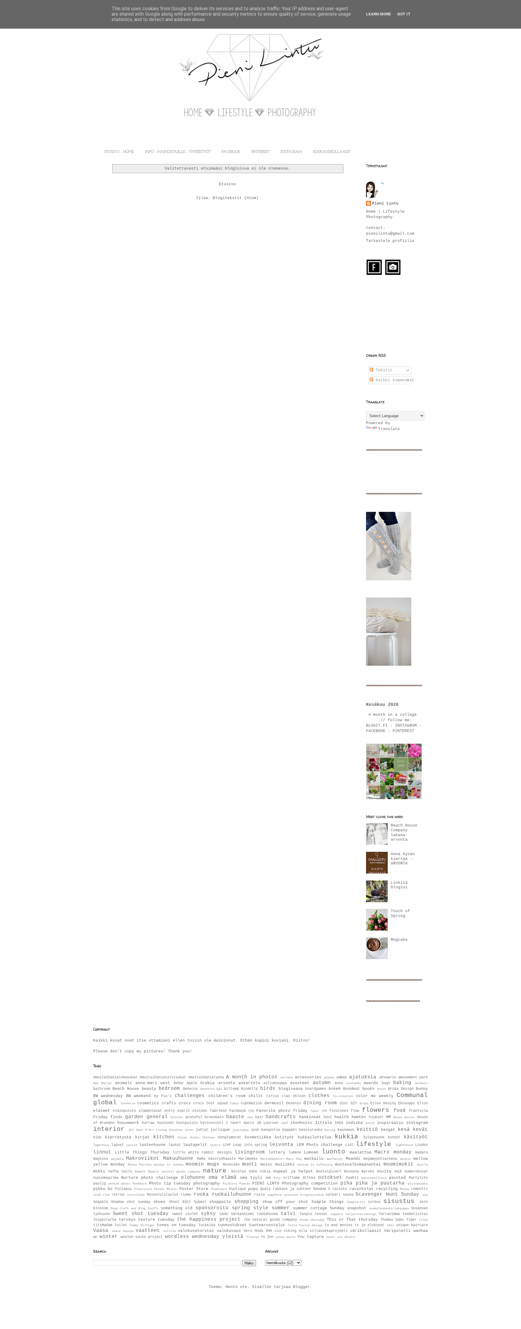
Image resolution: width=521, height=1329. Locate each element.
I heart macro (240, 1123)
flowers (375, 1110)
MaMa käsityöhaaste (216, 1159)
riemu (186, 1195)
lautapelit (195, 1145)
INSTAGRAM (291, 152)
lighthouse (404, 1145)
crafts (169, 1103)
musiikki (285, 1164)
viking (290, 1231)
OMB (268, 1178)
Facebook (237, 1111)
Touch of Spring (400, 913)
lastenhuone (152, 1145)
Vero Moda (253, 1231)
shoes (159, 1202)
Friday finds (107, 1117)
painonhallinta (374, 1178)
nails (127, 1171)
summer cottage (310, 1208)
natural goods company (181, 1171)
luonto (333, 1151)
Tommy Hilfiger (142, 1225)
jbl (131, 1130)
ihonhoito (301, 1123)
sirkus (374, 1202)
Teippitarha (104, 1220)
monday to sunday (169, 1164)
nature (214, 1170)
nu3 (398, 1171)
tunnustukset (232, 1225)
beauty (149, 1088)
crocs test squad (210, 1103)
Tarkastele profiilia (390, 241)
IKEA (339, 1123)
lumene (295, 1152)
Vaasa (100, 1230)
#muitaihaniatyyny (206, 1077)
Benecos (190, 1089)
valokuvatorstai (196, 1231)
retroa (118, 1195)
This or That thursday (352, 1219)
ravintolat (361, 1189)
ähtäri (349, 1237)
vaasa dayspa (123, 1231)
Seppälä (100, 1202)
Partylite (418, 1178)
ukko (390, 1225)
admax (341, 1077)
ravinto (339, 1189)
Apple (192, 1083)
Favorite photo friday (282, 1111)
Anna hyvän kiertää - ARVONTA (403, 859)
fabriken (218, 1111)
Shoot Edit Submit (188, 1202)
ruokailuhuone (231, 1194)
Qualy (265, 1189)
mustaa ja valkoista (315, 1164)
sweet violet (185, 1214)
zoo (340, 1237)
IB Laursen (267, 1123)
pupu (253, 1189)
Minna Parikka (140, 1164)
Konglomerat (229, 1137)
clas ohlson (293, 1096)
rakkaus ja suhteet (292, 1189)
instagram (417, 1123)
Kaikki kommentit (393, 380)
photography (206, 1183)
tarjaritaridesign (361, 1214)
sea (425, 1195)
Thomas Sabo (392, 1220)
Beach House (125, 1088)
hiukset (376, 1117)
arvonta (226, 1083)
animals (123, 1083)
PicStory (230, 1183)
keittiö (367, 1129)
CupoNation (251, 1103)
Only (277, 1178)
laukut (174, 1145)
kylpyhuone (373, 1137)
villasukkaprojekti (329, 1231)
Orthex (309, 1178)
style (260, 1208)
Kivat (182, 1137)
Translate (389, 429)
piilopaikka (418, 1183)
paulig (99, 1184)
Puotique (237, 1189)
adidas (329, 1077)
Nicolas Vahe (244, 1171)
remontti (419, 1189)
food (399, 1110)
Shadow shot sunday (131, 1202)
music (266, 1164)
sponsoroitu (212, 1208)
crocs (185, 1103)
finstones (338, 1111)
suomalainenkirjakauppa (389, 1208)
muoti (249, 1164)
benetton (207, 1089)
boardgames (315, 1089)
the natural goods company (270, 1220)
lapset (117, 1145)
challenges (190, 1096)
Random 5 (321, 1189)
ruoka (201, 1194)
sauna (348, 1195)
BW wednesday (108, 1096)
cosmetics (148, 1103)
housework (128, 1123)
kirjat (142, 1137)
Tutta (292, 1225)
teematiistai (415, 1214)
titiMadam (102, 1225)
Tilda (423, 1220)
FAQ (251, 1111)
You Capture (310, 1237)
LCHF (227, 1145)
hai (250, 1117)
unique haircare (412, 1225)
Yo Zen (267, 1237)
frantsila (418, 1111)
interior (109, 1129)
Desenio (293, 1103)
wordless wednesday (192, 1236)
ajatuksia (362, 1077)
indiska (354, 1123)
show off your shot (285, 1202)
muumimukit (399, 1164)
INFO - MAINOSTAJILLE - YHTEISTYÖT (177, 152)
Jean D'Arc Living (151, 1130)
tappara (336, 1214)
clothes (319, 1096)
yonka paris (285, 1237)
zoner (330, 1237)
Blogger (301, 1287)
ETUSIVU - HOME (119, 152)
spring (241, 1208)
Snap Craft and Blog (128, 1208)
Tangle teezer (313, 1214)
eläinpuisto (124, 1111)
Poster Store (193, 1189)
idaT (284, 1123)
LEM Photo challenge (320, 1145)
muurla (422, 1164)
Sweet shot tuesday (140, 1213)
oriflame (291, 1178)
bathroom (101, 1089)
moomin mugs (202, 1164)
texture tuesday (156, 1219)
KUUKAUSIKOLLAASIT (331, 152)
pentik (113, 1183)
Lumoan (311, 1152)
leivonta (281, 1144)
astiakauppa (275, 1083)
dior (344, 1103)
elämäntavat (150, 1111)
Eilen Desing (383, 1103)
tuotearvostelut (267, 1225)
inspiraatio (390, 1123)
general (157, 1117)
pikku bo (102, 1189)
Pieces (244, 1183)
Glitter (177, 1117)
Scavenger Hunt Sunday (387, 1194)
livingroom (250, 1152)
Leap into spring (250, 1145)
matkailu (314, 1158)
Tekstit (383, 370)
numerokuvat (416, 1171)
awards (371, 1083)
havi (328, 1117)
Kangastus (270, 1130)
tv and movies (338, 1225)
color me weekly (374, 1096)
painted (397, 1177)
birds (267, 1088)
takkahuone (267, 1214)
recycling (387, 1189)
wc (95, 1237)
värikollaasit (365, 1231)
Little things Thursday (142, 1152)
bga (219, 1089)
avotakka (353, 1083)
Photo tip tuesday (170, 1183)
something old (176, 1208)
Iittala (323, 1123)
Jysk (255, 1130)
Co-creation (343, 1096)
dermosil (274, 1103)
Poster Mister (166, 1189)
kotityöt (284, 1137)
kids (97, 1137)
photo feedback (134, 1183)
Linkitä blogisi (399, 885)
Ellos (422, 1103)
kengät (388, 1130)
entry (169, 1111)
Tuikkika (206, 1225)
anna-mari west (152, 1083)
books (368, 1088)
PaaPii (352, 1178)
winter (108, 1236)
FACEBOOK (231, 152)
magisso (100, 1159)
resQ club (101, 1195)
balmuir (421, 1083)
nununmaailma (105, 1178)
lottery (276, 1152)
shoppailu (220, 1202)
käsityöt (416, 1137)
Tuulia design (311, 1225)
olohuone (193, 1177)
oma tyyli (251, 1177)
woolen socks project (142, 1237)
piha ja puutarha (380, 1183)
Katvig (329, 1130)
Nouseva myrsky (359, 1171)
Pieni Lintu (385, 203)
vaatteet (148, 1230)
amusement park (413, 1077)
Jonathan (176, 1130)
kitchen (163, 1137)
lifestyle (373, 1144)
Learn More (378, 14)
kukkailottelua (314, 1137)
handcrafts (281, 1117)
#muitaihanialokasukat (115, 1077)
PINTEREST (260, 152)
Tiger (411, 1220)
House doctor (404, 1117)
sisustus (399, 1201)
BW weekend (138, 1096)
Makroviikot (142, 1158)
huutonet (165, 1123)
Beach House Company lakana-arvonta (404, 832)
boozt (381, 1089)
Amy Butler (102, 1083)
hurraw (148, 1123)
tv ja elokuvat (369, 1225)
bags (386, 1083)
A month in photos (251, 1077)
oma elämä (222, 1177)
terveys (127, 1219)
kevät (420, 1129)
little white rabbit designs (202, 1152)
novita (384, 1171)
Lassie (131, 1145)
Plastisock (143, 1189)
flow (355, 1111)
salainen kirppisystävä (304, 1195)
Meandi (353, 1158)
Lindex (421, 1145)
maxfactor (335, 1159)
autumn (322, 1083)
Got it (404, 14)
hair (259, 1117)
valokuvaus (229, 1231)
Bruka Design (401, 1089)
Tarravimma (389, 1214)
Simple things (327, 1202)
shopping (246, 1201)
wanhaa (420, 1231)
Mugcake (399, 939)
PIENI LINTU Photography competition (295, 1183)
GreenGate (214, 1117)
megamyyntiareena (380, 1159)
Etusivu (227, 184)
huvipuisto (186, 1123)
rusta (259, 1195)
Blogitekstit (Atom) (236, 198)
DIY (354, 1103)
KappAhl (289, 1130)
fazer (314, 1111)
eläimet (101, 1111)
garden (134, 1117)
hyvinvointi (211, 1123)
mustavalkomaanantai (358, 1164)
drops (363, 1103)
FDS (324, 1111)
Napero (153, 1171)
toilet (121, 1225)
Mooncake (231, 1164)
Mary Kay (294, 1159)
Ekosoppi (406, 1103)
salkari (333, 1195)
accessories (308, 1077)
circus (272, 1096)
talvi (288, 1213)
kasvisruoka (310, 1130)
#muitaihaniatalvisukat (163, 1077)
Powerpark (219, 1189)
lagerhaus (101, 1145)
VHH (269, 1231)
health (341, 1117)
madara (421, 1152)
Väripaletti (397, 1231)
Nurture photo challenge (149, 1177)
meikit (405, 1159)
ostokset (330, 1177)
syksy (208, 1213)
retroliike (136, 1195)
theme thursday (312, 1220)
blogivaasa (291, 1088)
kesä (404, 1129)
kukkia (346, 1136)
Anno (178, 1083)
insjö (369, 1123)
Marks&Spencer (272, 1159)
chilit (255, 1096)
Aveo (339, 1083)
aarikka (286, 1077)
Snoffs (153, 1208)
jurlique (220, 1130)
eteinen (199, 1111)
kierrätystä (118, 1137)
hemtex (359, 1117)
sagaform (274, 1195)
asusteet (299, 1083)
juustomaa (240, 1130)
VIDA (278, 1231)
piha (346, 1183)
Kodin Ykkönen (202, 1137)
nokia (265, 1171)
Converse (128, 1103)
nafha (113, 1171)
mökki (99, 1171)
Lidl (349, 1145)
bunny (422, 1088)
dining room (320, 1103)
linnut (102, 1152)
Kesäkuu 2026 (382, 704)
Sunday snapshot (348, 1208)
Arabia (207, 1083)
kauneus (345, 1130)
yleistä (232, 1236)
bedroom (169, 1088)
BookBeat (351, 1089)
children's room (226, 1096)
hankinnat (310, 1117)
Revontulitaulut (162, 1195)
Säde (223, 1214)
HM (388, 1117)
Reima (404, 1189)
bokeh (335, 1088)
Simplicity (356, 1202)
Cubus (234, 1103)
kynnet (394, 1137)
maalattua (360, 1152)
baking (402, 1083)
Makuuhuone (178, 1158)
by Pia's (163, 1096)
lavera (215, 1145)
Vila (303, 1231)
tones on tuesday (176, 1225)
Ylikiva (252, 1237)
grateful (193, 1117)
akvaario (387, 1077)
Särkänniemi (242, 1214)
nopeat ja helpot (293, 1171)
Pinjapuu (123, 1189)
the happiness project (209, 1219)
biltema (231, 1089)
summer (281, 1208)
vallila (169, 1231)
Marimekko (247, 1159)
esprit (183, 1111)
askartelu (249, 1083)
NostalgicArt (328, 1171)
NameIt (140, 1171)
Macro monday (392, 1152)
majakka (117, 1159)
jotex (189, 1130)
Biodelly (249, 1089)
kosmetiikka (258, 1137)
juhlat (202, 1130)
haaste (235, 1117)
